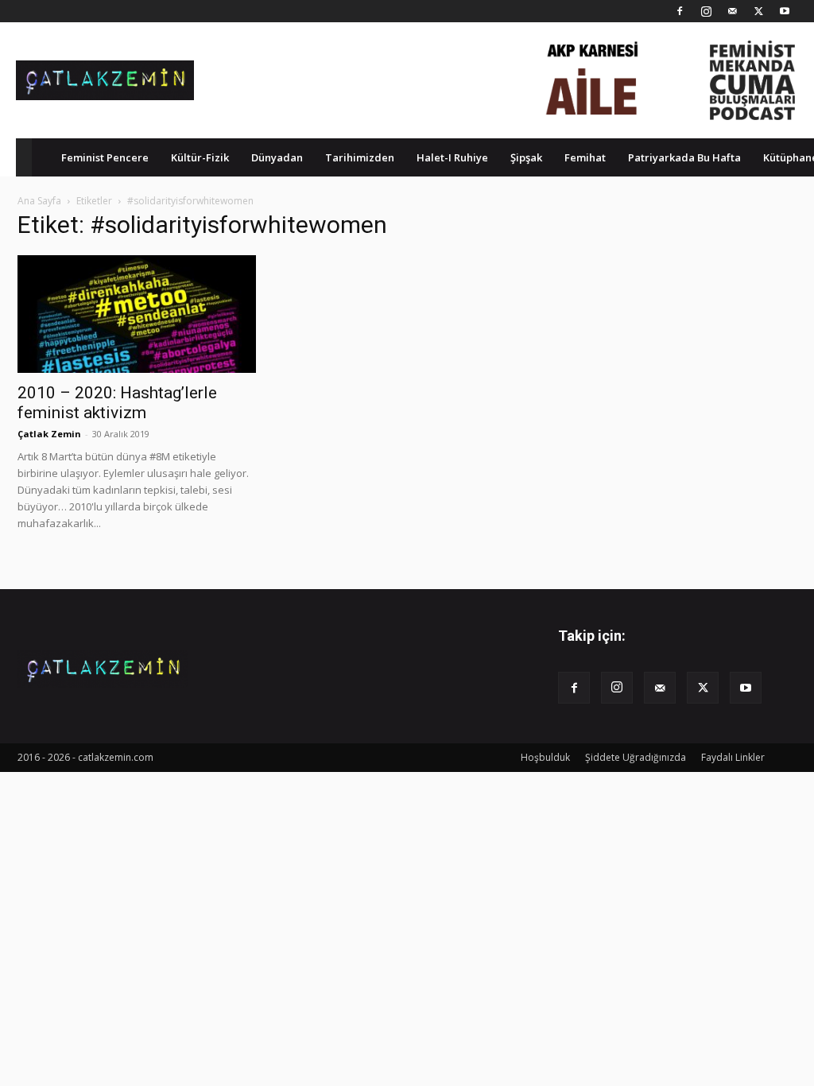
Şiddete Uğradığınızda (635, 757)
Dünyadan (277, 157)
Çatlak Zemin (49, 434)
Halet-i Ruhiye (452, 157)
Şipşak (526, 157)
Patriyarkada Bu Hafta (684, 157)
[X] (758, 11)
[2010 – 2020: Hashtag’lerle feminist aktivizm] (136, 314)
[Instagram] (706, 11)
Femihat (585, 157)
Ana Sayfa (39, 201)
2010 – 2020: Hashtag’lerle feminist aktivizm (117, 402)
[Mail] (732, 11)
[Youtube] (785, 11)
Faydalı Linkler (733, 757)
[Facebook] (680, 11)
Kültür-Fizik (200, 157)
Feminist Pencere (105, 157)
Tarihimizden (359, 157)
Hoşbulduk (545, 757)
